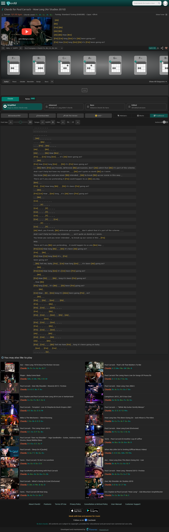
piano (14, 81)
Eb (70, 121)
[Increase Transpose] (78, 122)
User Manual (116, 504)
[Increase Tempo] (21, 48)
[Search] (159, 3)
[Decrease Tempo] (3, 48)
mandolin (30, 81)
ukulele (22, 81)
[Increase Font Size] (30, 122)
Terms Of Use (60, 504)
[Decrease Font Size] (10, 122)
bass (46, 81)
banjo (38, 81)
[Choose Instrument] (52, 81)
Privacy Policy (75, 504)
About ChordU (34, 504)
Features (47, 504)
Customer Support (132, 504)
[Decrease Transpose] (63, 122)
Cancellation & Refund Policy (95, 504)
